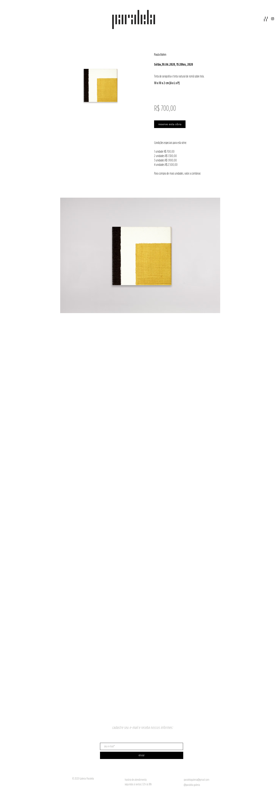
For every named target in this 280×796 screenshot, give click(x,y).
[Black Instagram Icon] (272, 19)
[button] (266, 19)
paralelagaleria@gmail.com (196, 779)
